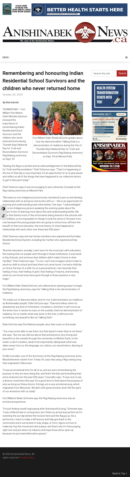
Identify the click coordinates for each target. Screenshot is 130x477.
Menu (6, 57)
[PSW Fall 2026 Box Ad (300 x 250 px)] (109, 140)
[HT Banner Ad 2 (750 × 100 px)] (79, 15)
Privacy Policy (27, 457)
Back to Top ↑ (120, 473)
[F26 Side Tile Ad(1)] (109, 171)
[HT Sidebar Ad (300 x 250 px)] (109, 109)
